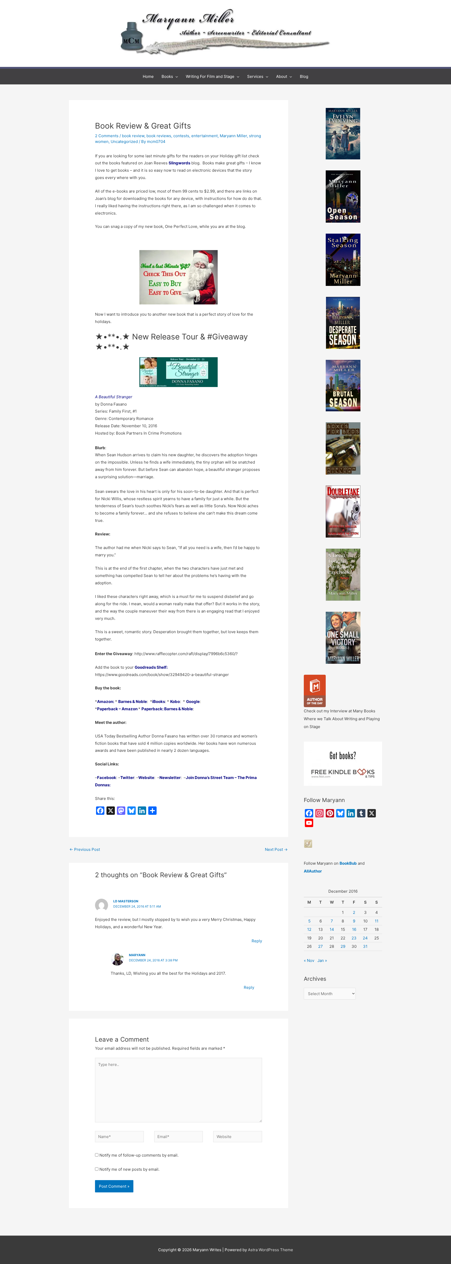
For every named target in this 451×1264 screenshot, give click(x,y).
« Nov (309, 960)
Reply (257, 940)
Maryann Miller (233, 135)
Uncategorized (124, 141)
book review (133, 135)
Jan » (322, 960)
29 (343, 946)
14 (332, 929)
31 (365, 946)
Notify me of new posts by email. (129, 1169)
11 (376, 921)
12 (309, 929)
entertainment (204, 135)
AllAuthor (313, 871)
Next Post (276, 849)
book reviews (158, 135)
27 (320, 946)
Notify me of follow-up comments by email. (139, 1155)
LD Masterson (125, 901)
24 (365, 938)
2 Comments (106, 135)
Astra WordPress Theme (270, 1249)
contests (181, 135)
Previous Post (84, 849)
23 (354, 938)
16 (354, 929)
